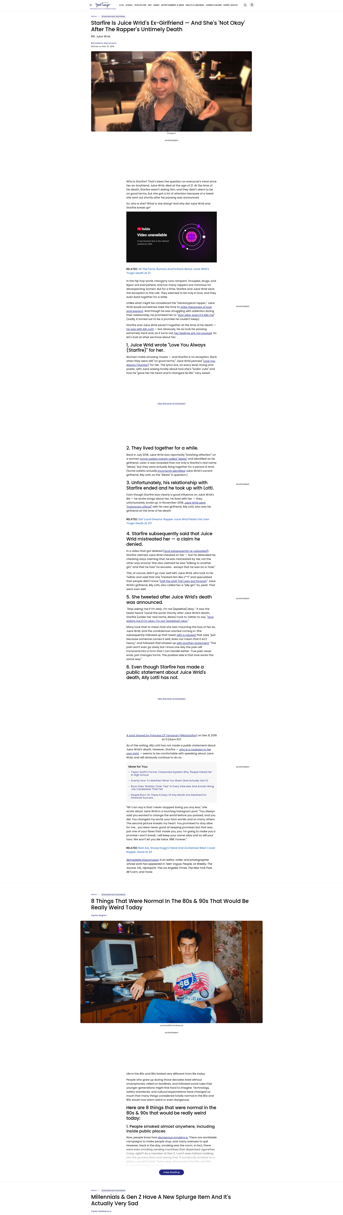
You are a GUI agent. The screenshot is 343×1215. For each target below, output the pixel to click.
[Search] (244, 5)
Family (156, 5)
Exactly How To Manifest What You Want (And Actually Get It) (169, 780)
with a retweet (186, 635)
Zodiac (129, 5)
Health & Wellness (195, 5)
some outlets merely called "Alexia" (163, 459)
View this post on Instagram (172, 403)
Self (150, 5)
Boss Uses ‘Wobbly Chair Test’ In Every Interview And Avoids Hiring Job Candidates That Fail (172, 788)
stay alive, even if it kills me (196, 315)
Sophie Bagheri (99, 915)
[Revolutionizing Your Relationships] (103, 5)
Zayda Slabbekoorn (101, 1211)
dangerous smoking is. (173, 1137)
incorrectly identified (171, 471)
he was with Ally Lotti (140, 329)
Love (121, 5)
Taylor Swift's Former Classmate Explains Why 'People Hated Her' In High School (171, 773)
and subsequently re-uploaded (185, 551)
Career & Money (214, 5)
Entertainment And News (113, 16)
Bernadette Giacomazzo (104, 43)
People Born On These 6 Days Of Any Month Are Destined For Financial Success (169, 796)
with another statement (193, 643)
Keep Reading (171, 1172)
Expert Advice (230, 5)
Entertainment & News (172, 5)
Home (94, 16)
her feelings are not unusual (193, 333)
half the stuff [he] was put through (183, 581)
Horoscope (140, 5)
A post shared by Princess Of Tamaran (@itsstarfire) (161, 735)
